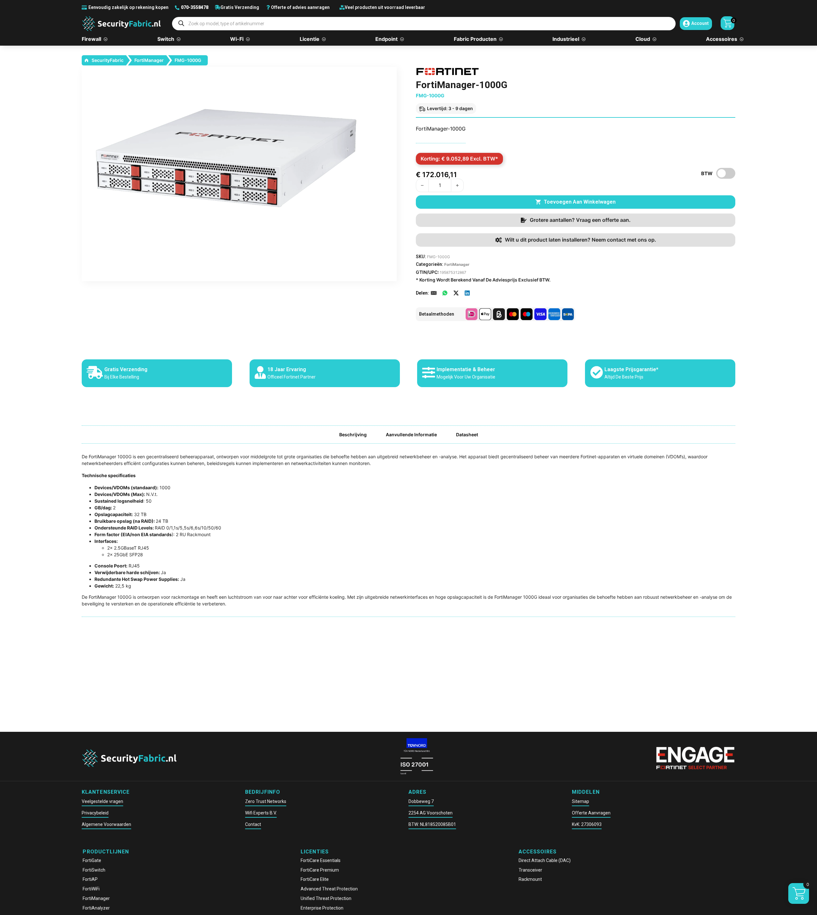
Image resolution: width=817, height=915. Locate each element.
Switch (165, 39)
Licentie (309, 39)
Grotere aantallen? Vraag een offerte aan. (580, 220)
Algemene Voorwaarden (106, 824)
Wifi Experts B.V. (261, 812)
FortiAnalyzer (96, 908)
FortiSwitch (94, 870)
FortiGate (92, 860)
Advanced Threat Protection (329, 888)
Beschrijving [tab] (353, 434)
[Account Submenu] (686, 24)
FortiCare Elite (315, 879)
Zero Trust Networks (265, 801)
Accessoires (721, 39)
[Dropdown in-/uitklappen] (105, 39)
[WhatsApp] (445, 293)
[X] (456, 293)
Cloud (642, 39)
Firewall (91, 39)
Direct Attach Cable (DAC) (545, 860)
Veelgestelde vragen (102, 801)
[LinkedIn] (467, 293)
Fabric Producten (475, 39)
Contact (253, 824)
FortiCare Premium (320, 870)
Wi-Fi (237, 39)
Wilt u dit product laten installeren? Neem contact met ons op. (580, 239)
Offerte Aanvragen (591, 812)
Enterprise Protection (322, 908)
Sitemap (580, 801)
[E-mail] (433, 293)
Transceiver (530, 870)
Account (700, 23)
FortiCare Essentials (321, 860)
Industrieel (565, 39)
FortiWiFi (91, 888)
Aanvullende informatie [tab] (411, 434)
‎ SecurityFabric (107, 60)
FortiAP (90, 879)
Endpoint (386, 39)
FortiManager (149, 60)
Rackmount (530, 879)
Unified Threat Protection (326, 898)
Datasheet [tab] (467, 434)
